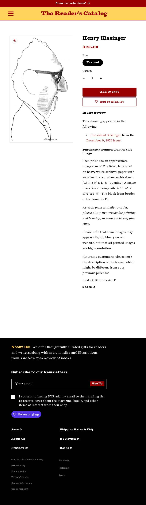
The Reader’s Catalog (31, 459)
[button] (11, 14)
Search (16, 429)
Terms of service (20, 477)
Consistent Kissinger (105, 135)
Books (64, 448)
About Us (18, 439)
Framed (92, 62)
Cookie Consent (19, 489)
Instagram (64, 468)
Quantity (87, 70)
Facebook (64, 460)
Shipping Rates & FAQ (76, 429)
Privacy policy (18, 471)
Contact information (21, 483)
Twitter (63, 475)
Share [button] (87, 287)
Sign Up (97, 383)
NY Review (68, 439)
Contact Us (20, 448)
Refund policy (18, 465)
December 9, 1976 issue (103, 140)
